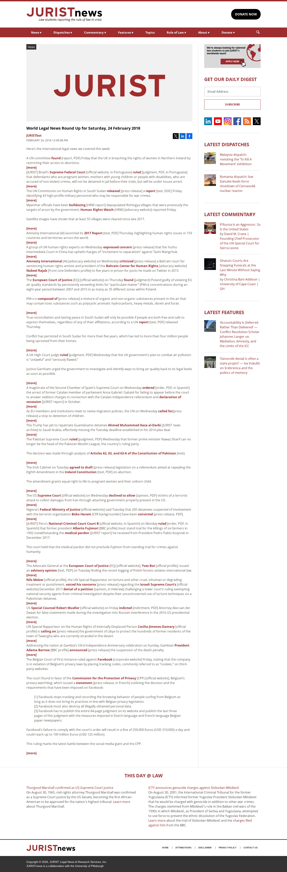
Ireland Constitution (81, 472)
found (56, 158)
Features (125, 32)
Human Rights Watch (97, 210)
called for (165, 411)
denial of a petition (78, 589)
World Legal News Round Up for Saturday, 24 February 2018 (83, 128)
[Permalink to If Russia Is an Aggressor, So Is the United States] (210, 228)
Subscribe (232, 104)
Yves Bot (148, 566)
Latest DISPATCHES (226, 144)
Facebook (105, 659)
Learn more (121, 802)
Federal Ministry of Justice (60, 509)
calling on (48, 631)
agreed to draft (81, 467)
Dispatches (62, 32)
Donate (228, 32)
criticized (126, 261)
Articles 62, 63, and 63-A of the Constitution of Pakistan (133, 453)
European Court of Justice (52, 280)
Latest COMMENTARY (229, 214)
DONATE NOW (246, 14)
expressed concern (117, 247)
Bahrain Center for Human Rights (132, 266)
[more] (31, 167)
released (113, 191)
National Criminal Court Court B (74, 523)
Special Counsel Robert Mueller (55, 608)
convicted (145, 514)
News (36, 32)
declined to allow (122, 495)
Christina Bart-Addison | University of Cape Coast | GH (240, 284)
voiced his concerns (81, 584)
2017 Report (93, 233)
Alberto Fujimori (85, 528)
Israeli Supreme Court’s (158, 584)
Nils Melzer (35, 580)
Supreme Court (49, 495)
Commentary (95, 32)
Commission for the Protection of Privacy (104, 678)
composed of (47, 299)
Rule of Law (176, 32)
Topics (150, 32)
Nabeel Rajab (36, 270)
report (150, 191)
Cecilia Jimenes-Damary (156, 626)
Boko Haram (81, 514)
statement (84, 683)
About (203, 32)
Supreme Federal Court (67, 172)
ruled (137, 172)
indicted (125, 608)
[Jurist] (64, 14)
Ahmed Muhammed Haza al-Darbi (134, 425)
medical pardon (77, 533)
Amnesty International (44, 261)
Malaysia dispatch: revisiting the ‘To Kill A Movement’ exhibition (236, 159)
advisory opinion (44, 570)
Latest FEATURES (224, 312)
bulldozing (77, 205)
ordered (148, 388)
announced (78, 650)
